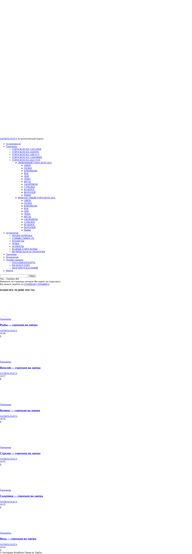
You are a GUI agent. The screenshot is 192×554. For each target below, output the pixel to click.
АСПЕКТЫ (18, 246)
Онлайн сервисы (14, 259)
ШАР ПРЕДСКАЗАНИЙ (25, 268)
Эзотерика (11, 254)
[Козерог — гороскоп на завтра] (22, 402)
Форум (9, 270)
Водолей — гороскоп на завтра (20, 367)
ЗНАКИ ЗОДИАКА (22, 235)
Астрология (12, 233)
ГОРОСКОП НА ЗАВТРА (25, 152)
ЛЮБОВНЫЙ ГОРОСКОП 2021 (35, 162)
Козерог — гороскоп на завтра (20, 410)
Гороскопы (11, 146)
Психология (12, 257)
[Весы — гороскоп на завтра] (22, 530)
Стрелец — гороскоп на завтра (20, 453)
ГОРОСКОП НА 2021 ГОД (26, 160)
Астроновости (13, 144)
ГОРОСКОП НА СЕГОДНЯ (26, 149)
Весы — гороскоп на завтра (18, 538)
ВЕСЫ (27, 181)
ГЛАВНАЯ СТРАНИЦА (36, 284)
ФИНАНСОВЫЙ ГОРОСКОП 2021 (36, 197)
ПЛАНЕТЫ (18, 241)
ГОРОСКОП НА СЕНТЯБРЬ (27, 157)
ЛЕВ (26, 176)
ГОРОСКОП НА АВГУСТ (26, 154)
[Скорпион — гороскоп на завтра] (22, 487)
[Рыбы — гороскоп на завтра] (22, 316)
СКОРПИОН (31, 184)
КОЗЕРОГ (29, 189)
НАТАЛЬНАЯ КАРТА (23, 262)
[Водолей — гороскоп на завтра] (22, 359)
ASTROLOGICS (8, 330)
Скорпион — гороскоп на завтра (21, 496)
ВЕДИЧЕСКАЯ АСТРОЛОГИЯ (28, 251)
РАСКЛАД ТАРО (21, 265)
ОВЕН (27, 165)
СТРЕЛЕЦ (29, 187)
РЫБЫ (27, 195)
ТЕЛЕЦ (28, 168)
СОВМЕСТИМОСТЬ (23, 238)
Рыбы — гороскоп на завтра (19, 324)
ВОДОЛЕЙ (30, 192)
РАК (26, 173)
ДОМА (15, 243)
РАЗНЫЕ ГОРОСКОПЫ (24, 249)
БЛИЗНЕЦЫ (30, 170)
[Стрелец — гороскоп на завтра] (22, 444)
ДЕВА (27, 179)
